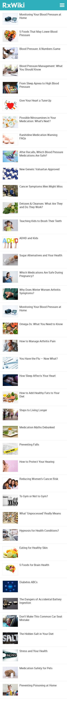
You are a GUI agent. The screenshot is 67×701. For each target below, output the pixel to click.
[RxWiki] (13, 4)
